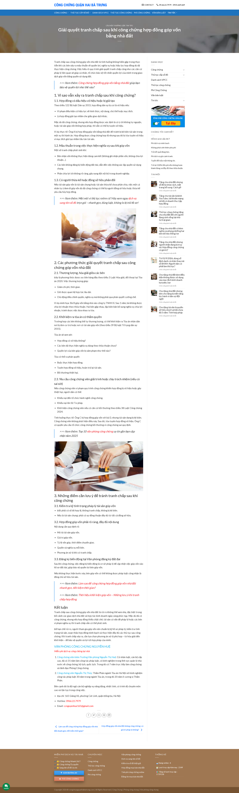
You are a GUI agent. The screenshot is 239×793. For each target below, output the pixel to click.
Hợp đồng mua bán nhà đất (133, 767)
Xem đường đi (70, 773)
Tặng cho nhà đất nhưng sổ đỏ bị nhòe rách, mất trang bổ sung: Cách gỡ (171, 185)
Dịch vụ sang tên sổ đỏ (130, 759)
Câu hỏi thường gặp (115, 26)
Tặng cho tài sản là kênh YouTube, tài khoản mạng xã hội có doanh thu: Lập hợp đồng (171, 200)
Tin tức (171, 13)
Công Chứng (117, 790)
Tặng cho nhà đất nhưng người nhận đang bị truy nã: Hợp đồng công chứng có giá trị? (171, 246)
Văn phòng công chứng (131, 754)
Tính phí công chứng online (132, 772)
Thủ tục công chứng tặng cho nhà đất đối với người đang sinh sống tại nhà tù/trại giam (171, 216)
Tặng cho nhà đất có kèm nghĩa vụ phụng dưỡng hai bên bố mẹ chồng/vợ (171, 231)
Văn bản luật (159, 13)
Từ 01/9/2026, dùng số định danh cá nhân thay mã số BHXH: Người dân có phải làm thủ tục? (171, 262)
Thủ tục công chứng (121, 13)
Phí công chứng (70, 779)
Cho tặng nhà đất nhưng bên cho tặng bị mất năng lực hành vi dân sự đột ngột (171, 295)
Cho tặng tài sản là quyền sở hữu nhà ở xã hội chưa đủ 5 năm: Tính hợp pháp (171, 310)
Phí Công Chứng (142, 13)
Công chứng (60, 13)
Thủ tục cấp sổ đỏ (79, 13)
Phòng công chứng (131, 790)
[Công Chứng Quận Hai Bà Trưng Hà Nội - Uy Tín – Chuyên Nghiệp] (81, 4)
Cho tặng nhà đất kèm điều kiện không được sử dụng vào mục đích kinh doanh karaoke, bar (172, 278)
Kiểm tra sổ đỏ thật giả (131, 763)
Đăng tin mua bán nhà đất (132, 776)
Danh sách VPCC (100, 13)
